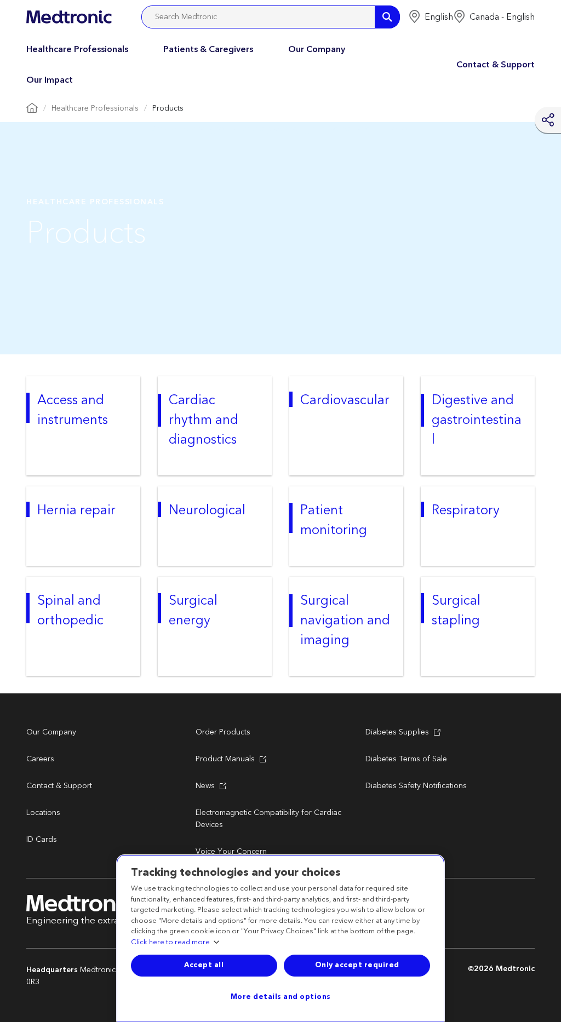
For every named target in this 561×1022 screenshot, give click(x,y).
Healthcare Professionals (77, 49)
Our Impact (49, 80)
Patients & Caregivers (208, 49)
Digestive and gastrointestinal (477, 420)
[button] (430, 17)
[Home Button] (32, 108)
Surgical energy (193, 610)
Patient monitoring (333, 520)
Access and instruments (72, 410)
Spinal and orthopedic (70, 610)
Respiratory (466, 510)
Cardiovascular (345, 400)
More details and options (281, 997)
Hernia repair (76, 510)
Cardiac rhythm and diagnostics (203, 420)
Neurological (207, 510)
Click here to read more (170, 942)
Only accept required (357, 965)
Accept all (204, 965)
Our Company (316, 49)
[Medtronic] (68, 17)
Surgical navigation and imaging (345, 620)
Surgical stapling (456, 610)
